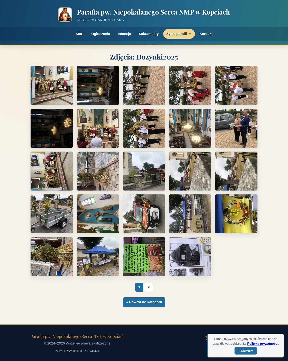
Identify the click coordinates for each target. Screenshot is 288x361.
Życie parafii (176, 34)
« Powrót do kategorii (144, 302)
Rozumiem (245, 350)
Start (80, 34)
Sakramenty (149, 34)
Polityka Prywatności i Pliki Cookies (78, 350)
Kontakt (206, 34)
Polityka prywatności (262, 343)
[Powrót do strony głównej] (65, 15)
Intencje (124, 34)
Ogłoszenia (100, 34)
